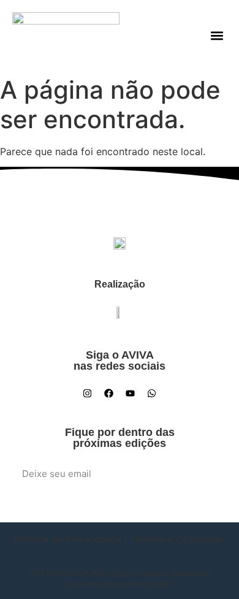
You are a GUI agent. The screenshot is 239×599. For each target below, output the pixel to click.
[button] (217, 35)
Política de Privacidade (67, 539)
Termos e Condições (178, 539)
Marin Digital (150, 584)
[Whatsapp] (152, 393)
